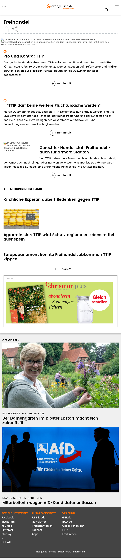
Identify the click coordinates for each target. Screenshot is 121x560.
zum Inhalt (64, 83)
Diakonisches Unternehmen (22, 498)
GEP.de (66, 517)
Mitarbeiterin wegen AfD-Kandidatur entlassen (49, 503)
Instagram (8, 521)
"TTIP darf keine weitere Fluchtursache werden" (53, 105)
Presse (52, 552)
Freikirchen (69, 534)
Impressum (79, 552)
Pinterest (7, 529)
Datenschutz (64, 552)
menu (4, 7)
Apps (35, 534)
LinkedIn (6, 542)
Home (6, 29)
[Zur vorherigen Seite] (57, 269)
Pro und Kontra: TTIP (24, 56)
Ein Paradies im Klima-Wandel (23, 413)
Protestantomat (42, 525)
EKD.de (67, 521)
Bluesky (6, 534)
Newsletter (39, 521)
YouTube (6, 525)
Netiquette (41, 552)
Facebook (7, 517)
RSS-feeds (38, 517)
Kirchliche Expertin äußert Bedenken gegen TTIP (51, 199)
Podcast (37, 529)
